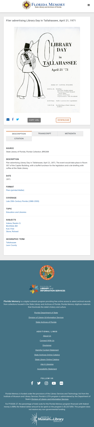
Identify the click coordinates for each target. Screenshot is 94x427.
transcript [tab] (44, 133)
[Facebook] (32, 383)
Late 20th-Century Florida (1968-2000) (22, 201)
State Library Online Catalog (47, 359)
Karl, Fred (10, 229)
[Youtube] (54, 383)
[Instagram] (46, 383)
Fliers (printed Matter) (15, 190)
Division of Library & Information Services (46, 317)
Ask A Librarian (47, 364)
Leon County (11, 245)
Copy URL (34, 120)
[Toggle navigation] (88, 5)
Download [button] (63, 120)
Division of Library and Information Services (49, 399)
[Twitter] (39, 383)
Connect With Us (47, 340)
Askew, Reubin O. (13, 223)
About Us (47, 336)
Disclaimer (47, 345)
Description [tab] (19, 134)
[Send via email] (8, 120)
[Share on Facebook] (13, 120)
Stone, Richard (12, 231)
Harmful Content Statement (47, 350)
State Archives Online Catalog (47, 355)
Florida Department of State (46, 312)
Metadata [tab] (70, 133)
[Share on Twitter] (17, 120)
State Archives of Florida (46, 322)
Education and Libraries (16, 212)
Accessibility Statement (47, 369)
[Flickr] (61, 383)
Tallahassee (11, 242)
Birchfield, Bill (12, 226)
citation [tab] (19, 138)
